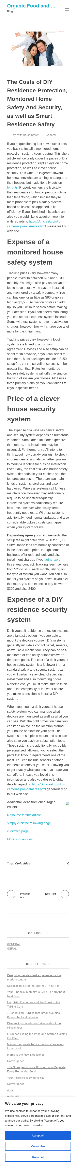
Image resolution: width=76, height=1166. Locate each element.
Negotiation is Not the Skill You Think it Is (33, 985)
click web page (18, 831)
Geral (12, 948)
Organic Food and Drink (35, 5)
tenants (12, 187)
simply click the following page (29, 823)
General (51, 134)
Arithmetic (13, 1096)
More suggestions (20, 839)
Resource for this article (24, 815)
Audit (10, 1090)
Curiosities (22, 863)
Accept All (38, 1135)
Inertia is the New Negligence (26, 1054)
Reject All (38, 1157)
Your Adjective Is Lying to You (26, 1077)
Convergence (15, 1061)
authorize (51, 559)
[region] (38, 1131)
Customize (38, 1146)
